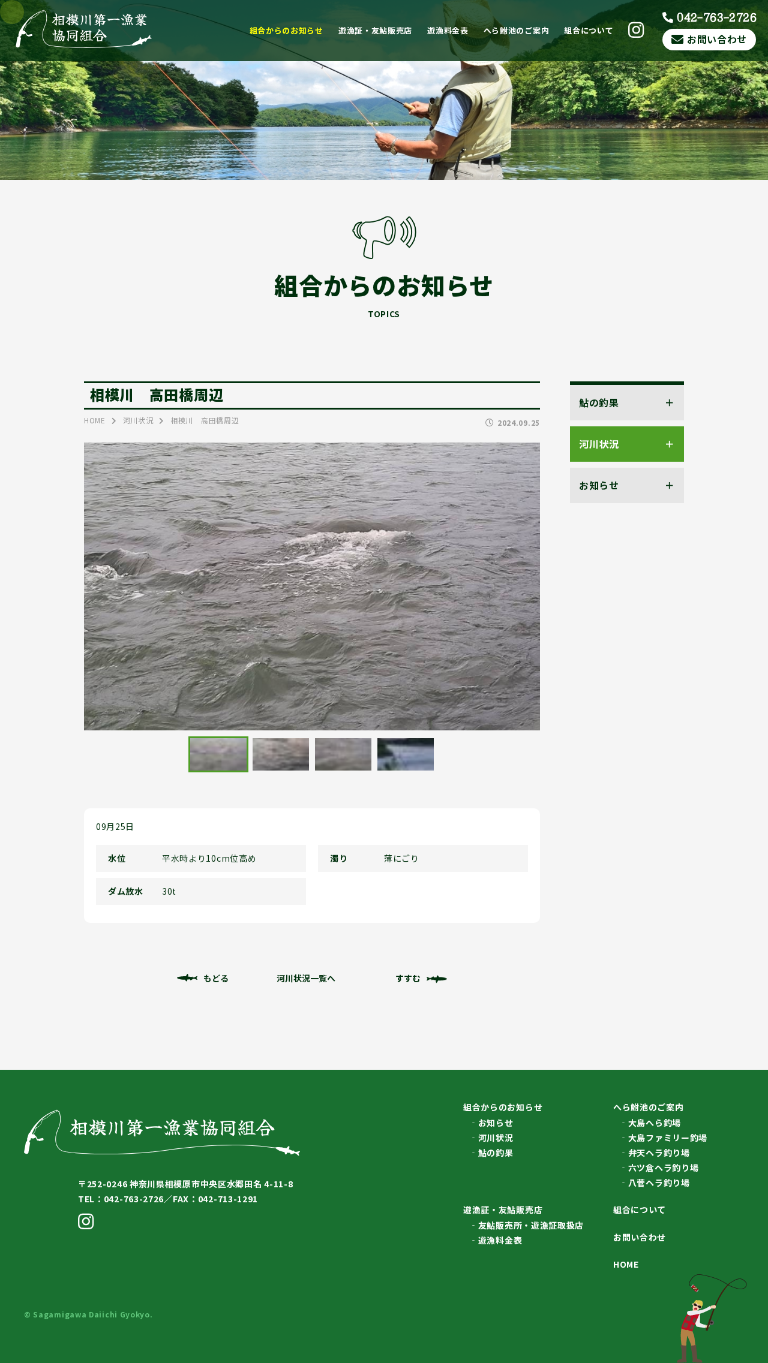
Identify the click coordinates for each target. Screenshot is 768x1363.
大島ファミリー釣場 (667, 1138)
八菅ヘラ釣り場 (659, 1183)
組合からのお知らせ (286, 30)
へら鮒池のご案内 (517, 30)
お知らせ (496, 1123)
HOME (626, 1264)
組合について (588, 30)
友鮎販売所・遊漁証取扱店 (531, 1225)
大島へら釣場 (654, 1123)
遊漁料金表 (448, 30)
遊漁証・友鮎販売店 (375, 30)
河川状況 (496, 1138)
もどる (216, 978)
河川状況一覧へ (306, 978)
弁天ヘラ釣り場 (659, 1153)
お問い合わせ (717, 39)
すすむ (408, 978)
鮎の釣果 (496, 1153)
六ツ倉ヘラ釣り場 (663, 1168)
